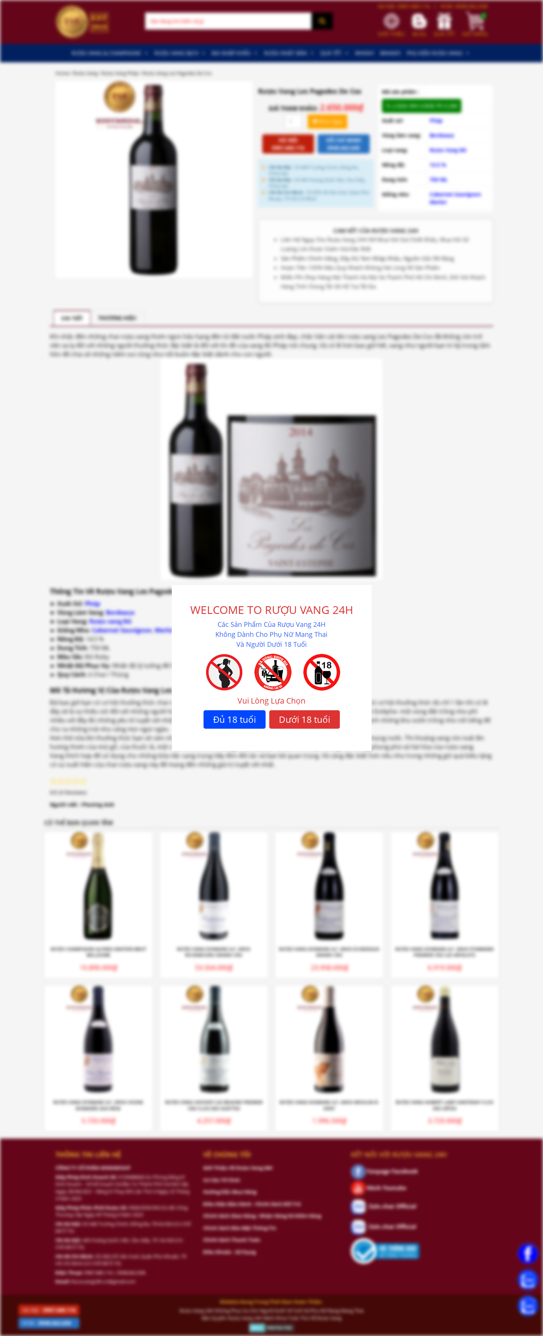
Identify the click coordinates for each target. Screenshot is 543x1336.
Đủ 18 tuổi (234, 719)
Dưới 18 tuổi (304, 719)
